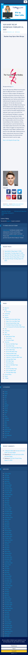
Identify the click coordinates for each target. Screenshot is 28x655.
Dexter (6, 407)
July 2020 (6, 612)
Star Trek (6, 433)
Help (5, 329)
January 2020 (7, 624)
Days (5, 403)
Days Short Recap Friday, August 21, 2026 (14, 255)
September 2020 (8, 608)
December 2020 (8, 603)
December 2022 (8, 557)
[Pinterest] (14, 197)
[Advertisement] (14, 52)
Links (5, 332)
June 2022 (6, 569)
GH (5, 414)
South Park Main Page (11, 369)
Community (7, 314)
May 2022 (6, 570)
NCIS (5, 424)
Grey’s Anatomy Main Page (12, 355)
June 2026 (6, 477)
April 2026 (6, 481)
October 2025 (7, 493)
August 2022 (7, 565)
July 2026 (6, 476)
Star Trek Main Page (11, 370)
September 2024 (8, 517)
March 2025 (7, 506)
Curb (5, 401)
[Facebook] (8, 191)
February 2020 (8, 622)
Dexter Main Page (10, 350)
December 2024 (8, 512)
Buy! (5, 310)
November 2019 (8, 627)
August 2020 (7, 610)
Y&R (7, 204)
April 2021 (6, 595)
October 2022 (7, 561)
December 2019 (8, 626)
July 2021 (6, 589)
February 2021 (7, 599)
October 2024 (7, 515)
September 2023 (8, 540)
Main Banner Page (10, 336)
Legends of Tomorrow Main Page (14, 357)
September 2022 (8, 563)
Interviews (7, 331)
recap (17, 204)
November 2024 (8, 513)
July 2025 (6, 498)
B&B (5, 395)
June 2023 (6, 546)
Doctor (6, 409)
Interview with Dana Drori (20, 211)
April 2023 (6, 550)
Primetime (6, 342)
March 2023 (7, 551)
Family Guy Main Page (11, 353)
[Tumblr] (19, 197)
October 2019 (7, 629)
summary (8, 205)
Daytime (13, 204)
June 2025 (6, 500)
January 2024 (7, 532)
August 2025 (7, 496)
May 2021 (6, 593)
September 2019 (8, 631)
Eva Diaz (18, 32)
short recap (20, 204)
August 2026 (7, 474)
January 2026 (7, 487)
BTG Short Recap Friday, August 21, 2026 (14, 257)
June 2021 (6, 591)
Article (6, 393)
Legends (6, 418)
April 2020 (6, 618)
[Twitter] (19, 191)
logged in (9, 221)
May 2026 (6, 479)
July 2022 (6, 567)
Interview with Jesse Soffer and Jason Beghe (14, 452)
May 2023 (6, 548)
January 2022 (7, 578)
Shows (6, 376)
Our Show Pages (10, 340)
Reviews (8, 367)
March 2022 (7, 574)
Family (6, 411)
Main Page (7, 334)
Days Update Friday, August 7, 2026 (13, 251)
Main (5, 422)
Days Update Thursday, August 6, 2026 (13, 253)
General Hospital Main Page (12, 323)
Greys (5, 416)
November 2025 (8, 491)
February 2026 (8, 485)
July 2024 (6, 521)
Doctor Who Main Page (11, 351)
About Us (6, 308)
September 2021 (8, 586)
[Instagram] (8, 197)
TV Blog (6, 378)
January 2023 (7, 555)
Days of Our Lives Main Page (13, 321)
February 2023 (7, 553)
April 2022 (6, 572)
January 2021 (7, 601)
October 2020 (7, 607)
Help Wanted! (6, 230)
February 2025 (7, 508)
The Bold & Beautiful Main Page (13, 325)
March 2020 (7, 620)
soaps (4, 205)
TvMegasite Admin (8, 451)
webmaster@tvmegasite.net (16, 236)
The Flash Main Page (11, 372)
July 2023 (6, 544)
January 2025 (7, 510)
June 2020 (6, 614)
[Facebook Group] (14, 191)
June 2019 (6, 635)
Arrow (5, 392)
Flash (5, 412)
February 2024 (8, 531)
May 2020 (6, 616)
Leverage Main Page (11, 359)
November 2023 (8, 536)
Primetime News (10, 363)
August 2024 (7, 519)
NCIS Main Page (10, 361)
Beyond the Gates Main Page (13, 319)
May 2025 (6, 502)
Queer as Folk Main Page (12, 365)
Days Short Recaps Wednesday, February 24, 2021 (7, 213)
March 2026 (7, 483)
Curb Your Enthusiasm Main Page (14, 348)
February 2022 (7, 576)
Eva (12, 86)
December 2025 (8, 489)
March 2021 (7, 597)
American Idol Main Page (12, 344)
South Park (7, 431)
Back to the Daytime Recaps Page (11, 140)
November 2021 (8, 582)
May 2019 (6, 637)
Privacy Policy (7, 374)
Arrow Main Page (10, 346)
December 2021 (8, 580)
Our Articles (8, 338)
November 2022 (8, 559)
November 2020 (8, 605)
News (5, 426)
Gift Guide (8, 312)
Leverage (6, 420)
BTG (5, 397)
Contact (6, 315)
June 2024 (6, 523)
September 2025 (8, 494)
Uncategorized (7, 435)
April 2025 (6, 504)
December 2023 (8, 534)
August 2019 (7, 633)
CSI (5, 399)
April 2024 (6, 527)
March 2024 (7, 529)
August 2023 (7, 542)
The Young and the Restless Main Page (15, 327)
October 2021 (7, 584)
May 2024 (6, 525)
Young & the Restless (16, 205)
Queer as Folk (7, 430)
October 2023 (7, 538)
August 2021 (7, 588)
